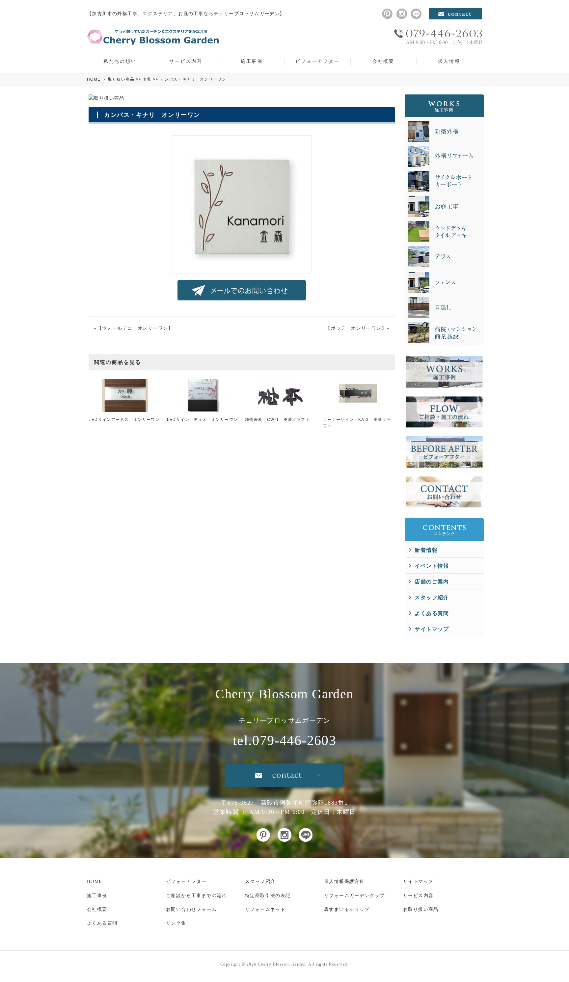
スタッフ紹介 (432, 597)
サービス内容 (186, 61)
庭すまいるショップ (347, 909)
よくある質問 (432, 613)
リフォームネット (265, 909)
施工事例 (252, 61)
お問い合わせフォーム (191, 909)
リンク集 (176, 923)
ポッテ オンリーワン (356, 328)
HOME (94, 79)
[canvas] (242, 269)
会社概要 (383, 61)
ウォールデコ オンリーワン (135, 328)
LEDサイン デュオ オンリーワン (202, 419)
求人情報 (449, 61)
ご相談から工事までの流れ (196, 895)
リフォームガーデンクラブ (354, 895)
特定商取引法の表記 (268, 895)
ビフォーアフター (317, 61)
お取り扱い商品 (421, 909)
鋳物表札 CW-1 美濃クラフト (277, 419)
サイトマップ (432, 629)
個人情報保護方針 (344, 881)
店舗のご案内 (432, 581)
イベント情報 (432, 566)
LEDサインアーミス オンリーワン (124, 419)
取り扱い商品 (121, 79)
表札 (147, 79)
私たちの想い (120, 61)
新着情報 (426, 550)
